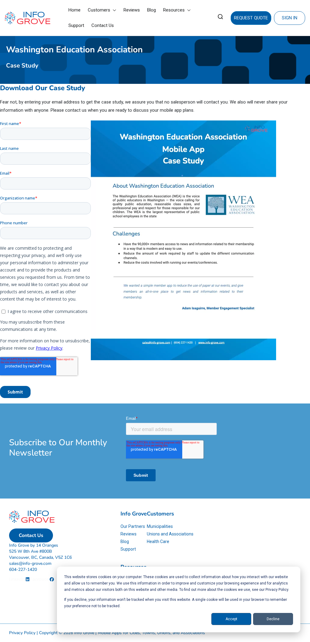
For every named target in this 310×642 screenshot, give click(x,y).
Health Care (158, 541)
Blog (151, 10)
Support (76, 25)
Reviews (132, 10)
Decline (273, 619)
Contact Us (102, 25)
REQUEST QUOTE (251, 18)
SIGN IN (289, 18)
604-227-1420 (23, 569)
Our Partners (132, 526)
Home (74, 10)
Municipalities (160, 526)
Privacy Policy (22, 633)
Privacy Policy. (277, 590)
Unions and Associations (170, 534)
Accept (231, 619)
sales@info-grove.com (30, 563)
